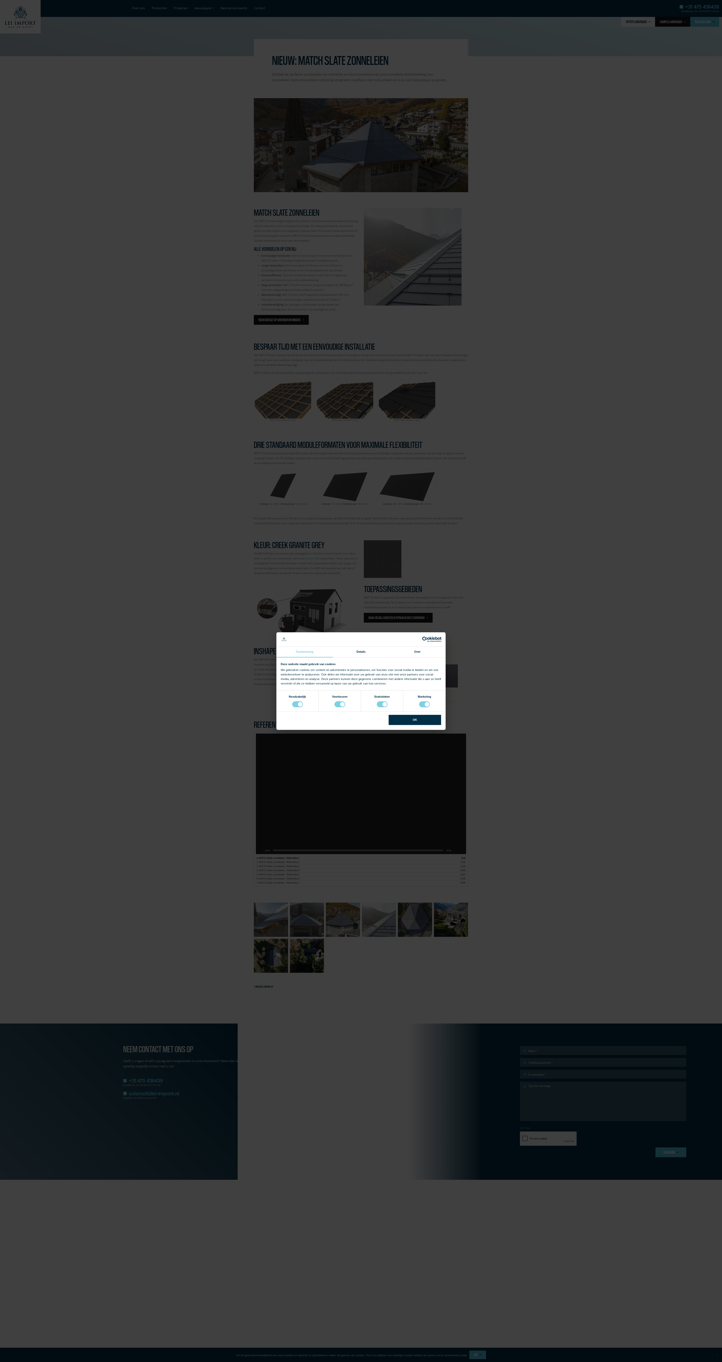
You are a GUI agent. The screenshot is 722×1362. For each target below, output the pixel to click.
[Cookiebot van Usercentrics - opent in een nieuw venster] (425, 639)
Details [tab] (361, 651)
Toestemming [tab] (304, 651)
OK (415, 720)
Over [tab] (417, 651)
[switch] (339, 704)
